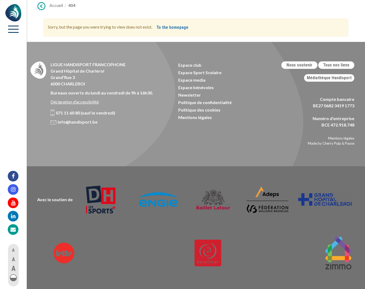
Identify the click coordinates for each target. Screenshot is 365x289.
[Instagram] (16, 189)
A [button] (13, 250)
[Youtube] (16, 202)
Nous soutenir (299, 65)
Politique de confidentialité (205, 102)
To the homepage (172, 27)
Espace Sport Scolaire (200, 72)
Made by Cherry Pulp (324, 143)
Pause (349, 143)
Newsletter (189, 94)
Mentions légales (195, 117)
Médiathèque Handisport (329, 77)
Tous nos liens (336, 65)
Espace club (189, 65)
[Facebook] (16, 176)
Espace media (191, 79)
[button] (13, 277)
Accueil (56, 5)
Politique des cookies (199, 109)
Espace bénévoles (196, 87)
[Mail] (16, 229)
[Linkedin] (16, 216)
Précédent (41, 6)
